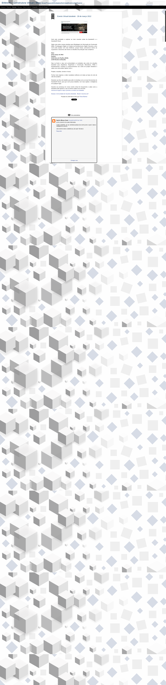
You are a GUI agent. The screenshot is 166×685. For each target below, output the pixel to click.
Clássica (3, 7)
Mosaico (20, 7)
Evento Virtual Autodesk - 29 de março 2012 (74, 16)
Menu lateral (27, 7)
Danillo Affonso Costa (62, 120)
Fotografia (34, 7)
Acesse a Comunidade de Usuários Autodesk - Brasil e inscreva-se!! (70, 94)
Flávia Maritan (83, 96)
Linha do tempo (43, 7)
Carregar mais (74, 160)
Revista (14, 7)
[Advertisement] (106, 41)
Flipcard (9, 7)
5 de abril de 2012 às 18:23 (75, 120)
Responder (59, 131)
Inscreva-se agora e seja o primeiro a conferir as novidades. (67, 90)
